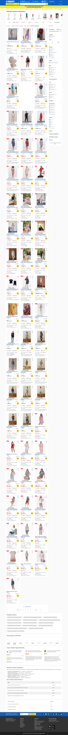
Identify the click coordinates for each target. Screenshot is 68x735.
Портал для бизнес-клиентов (53, 721)
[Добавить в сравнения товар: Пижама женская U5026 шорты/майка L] (18, 580)
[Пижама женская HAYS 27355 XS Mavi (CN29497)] (27, 336)
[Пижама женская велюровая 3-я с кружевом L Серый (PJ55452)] (13, 254)
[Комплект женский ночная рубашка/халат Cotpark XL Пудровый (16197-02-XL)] (13, 172)
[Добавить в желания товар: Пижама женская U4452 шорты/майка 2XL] (46, 413)
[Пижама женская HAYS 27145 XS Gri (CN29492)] (27, 419)
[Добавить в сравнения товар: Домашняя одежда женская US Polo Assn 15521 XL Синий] (18, 332)
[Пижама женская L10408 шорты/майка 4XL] (27, 474)
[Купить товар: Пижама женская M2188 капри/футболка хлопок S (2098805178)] (32, 513)
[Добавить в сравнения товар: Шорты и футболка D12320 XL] (18, 552)
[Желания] (54, 4)
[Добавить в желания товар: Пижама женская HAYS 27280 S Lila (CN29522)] (46, 358)
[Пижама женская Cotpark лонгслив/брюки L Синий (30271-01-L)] (41, 89)
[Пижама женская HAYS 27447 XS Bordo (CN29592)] (13, 391)
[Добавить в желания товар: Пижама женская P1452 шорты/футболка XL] (32, 441)
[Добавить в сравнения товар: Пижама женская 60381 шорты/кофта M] (46, 470)
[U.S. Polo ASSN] (16, 22)
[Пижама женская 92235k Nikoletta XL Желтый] (13, 309)
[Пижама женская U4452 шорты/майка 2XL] (41, 419)
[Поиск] (46, 4)
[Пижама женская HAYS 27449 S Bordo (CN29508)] (13, 419)
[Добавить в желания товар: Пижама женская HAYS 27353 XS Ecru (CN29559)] (46, 386)
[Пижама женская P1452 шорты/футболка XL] (27, 446)
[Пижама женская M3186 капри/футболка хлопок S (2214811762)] (13, 529)
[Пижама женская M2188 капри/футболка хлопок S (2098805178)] (27, 501)
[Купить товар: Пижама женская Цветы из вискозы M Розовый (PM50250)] (32, 238)
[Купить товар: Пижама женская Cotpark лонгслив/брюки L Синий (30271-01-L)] (46, 101)
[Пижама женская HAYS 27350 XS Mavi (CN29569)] (13, 364)
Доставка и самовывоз (38, 722)
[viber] (51, 714)
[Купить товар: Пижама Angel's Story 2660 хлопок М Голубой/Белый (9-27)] (18, 101)
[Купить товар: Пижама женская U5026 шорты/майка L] (18, 596)
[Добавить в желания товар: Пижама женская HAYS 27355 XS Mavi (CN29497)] (32, 331)
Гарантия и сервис (37, 724)
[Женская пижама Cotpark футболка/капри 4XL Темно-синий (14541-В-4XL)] (13, 281)
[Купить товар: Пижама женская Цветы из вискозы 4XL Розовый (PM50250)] (32, 211)
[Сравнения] (50, 4)
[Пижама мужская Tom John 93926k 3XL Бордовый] (41, 34)
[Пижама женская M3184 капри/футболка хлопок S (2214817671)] (41, 501)
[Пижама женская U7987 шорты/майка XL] (13, 446)
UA (18, 1)
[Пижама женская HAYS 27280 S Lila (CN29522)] (41, 364)
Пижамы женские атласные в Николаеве (36, 628)
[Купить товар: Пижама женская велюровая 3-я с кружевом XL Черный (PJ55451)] (46, 238)
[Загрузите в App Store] (52, 726)
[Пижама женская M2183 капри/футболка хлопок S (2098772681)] (13, 501)
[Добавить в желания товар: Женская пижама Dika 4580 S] (46, 56)
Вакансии (21, 723)
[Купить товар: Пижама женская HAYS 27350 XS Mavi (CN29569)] (18, 376)
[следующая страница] (40, 610)
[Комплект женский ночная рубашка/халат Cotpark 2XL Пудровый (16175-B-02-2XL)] (27, 172)
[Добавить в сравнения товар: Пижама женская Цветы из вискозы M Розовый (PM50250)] (32, 222)
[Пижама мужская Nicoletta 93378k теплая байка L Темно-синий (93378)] (27, 117)
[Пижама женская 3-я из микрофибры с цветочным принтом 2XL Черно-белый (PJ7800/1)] (13, 199)
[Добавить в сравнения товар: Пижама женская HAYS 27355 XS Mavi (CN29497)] (32, 332)
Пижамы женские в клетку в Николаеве (45, 625)
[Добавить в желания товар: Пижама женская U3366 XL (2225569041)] (32, 523)
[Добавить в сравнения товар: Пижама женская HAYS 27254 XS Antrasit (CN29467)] (46, 332)
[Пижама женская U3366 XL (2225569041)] (27, 529)
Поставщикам (22, 724)
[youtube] (46, 714)
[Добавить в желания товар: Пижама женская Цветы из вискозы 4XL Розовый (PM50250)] (32, 194)
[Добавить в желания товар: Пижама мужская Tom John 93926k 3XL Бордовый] (46, 29)
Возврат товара (37, 723)
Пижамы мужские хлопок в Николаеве (13, 625)
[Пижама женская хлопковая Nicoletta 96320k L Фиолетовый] (27, 34)
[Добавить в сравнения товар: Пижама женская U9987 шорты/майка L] (32, 552)
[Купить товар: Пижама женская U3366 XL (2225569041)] (32, 541)
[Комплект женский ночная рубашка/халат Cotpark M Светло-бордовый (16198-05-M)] (27, 144)
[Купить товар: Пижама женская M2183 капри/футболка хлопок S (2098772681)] (18, 513)
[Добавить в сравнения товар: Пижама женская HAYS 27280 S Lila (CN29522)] (46, 360)
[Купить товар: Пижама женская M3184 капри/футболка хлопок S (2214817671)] (46, 513)
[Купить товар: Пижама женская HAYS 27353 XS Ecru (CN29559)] (46, 403)
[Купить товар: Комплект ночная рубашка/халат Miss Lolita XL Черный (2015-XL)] (32, 293)
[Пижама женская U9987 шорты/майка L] (27, 556)
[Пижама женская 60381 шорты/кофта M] (41, 474)
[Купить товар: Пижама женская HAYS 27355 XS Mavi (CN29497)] (32, 348)
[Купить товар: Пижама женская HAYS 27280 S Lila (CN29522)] (46, 376)
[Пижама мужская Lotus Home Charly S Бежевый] (41, 309)
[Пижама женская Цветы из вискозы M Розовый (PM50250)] (27, 226)
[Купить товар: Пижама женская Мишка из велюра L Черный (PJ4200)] (46, 266)
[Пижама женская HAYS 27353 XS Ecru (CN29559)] (41, 391)
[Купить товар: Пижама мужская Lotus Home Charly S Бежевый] (46, 321)
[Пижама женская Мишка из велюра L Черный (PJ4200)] (41, 254)
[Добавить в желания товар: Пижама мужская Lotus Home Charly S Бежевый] (46, 303)
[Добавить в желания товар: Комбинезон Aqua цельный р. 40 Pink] (18, 29)
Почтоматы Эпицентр (38, 729)
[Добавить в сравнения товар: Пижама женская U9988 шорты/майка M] (46, 552)
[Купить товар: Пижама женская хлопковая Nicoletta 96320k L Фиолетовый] (32, 46)
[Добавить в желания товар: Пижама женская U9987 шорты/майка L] (32, 551)
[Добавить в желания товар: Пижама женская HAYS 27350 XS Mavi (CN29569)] (18, 358)
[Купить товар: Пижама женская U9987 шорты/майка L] (32, 568)
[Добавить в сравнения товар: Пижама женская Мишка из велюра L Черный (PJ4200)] (46, 250)
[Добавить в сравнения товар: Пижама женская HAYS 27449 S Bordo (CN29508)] (18, 415)
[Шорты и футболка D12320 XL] (13, 556)
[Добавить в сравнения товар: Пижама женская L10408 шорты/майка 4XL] (32, 470)
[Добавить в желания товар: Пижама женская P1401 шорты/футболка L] (18, 468)
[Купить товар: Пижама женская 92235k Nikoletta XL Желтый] (18, 321)
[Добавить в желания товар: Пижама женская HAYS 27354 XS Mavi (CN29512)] (32, 358)
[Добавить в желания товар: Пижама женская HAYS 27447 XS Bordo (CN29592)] (18, 386)
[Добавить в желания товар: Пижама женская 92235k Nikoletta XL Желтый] (18, 303)
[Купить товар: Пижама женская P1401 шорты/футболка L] (18, 486)
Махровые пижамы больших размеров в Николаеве (32, 617)
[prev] (58, 635)
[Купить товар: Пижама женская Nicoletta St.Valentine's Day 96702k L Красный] (46, 128)
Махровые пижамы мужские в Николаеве (46, 622)
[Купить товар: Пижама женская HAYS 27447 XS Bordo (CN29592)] (18, 403)
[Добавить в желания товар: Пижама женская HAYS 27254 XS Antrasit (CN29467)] (46, 331)
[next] (61, 635)
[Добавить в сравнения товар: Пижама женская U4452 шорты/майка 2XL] (46, 415)
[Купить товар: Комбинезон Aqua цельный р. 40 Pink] (18, 46)
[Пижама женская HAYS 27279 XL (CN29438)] (27, 391)
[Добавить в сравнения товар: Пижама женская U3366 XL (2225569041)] (32, 525)
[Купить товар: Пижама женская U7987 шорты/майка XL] (18, 458)
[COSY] (30, 22)
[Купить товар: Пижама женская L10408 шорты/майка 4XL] (32, 486)
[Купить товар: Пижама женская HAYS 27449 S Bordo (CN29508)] (18, 431)
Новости (21, 721)
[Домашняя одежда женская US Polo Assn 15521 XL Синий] (13, 336)
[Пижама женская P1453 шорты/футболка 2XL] (41, 446)
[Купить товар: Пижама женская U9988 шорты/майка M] (46, 568)
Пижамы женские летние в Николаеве (29, 622)
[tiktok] (53, 714)
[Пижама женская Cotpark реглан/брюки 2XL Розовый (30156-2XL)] (13, 117)
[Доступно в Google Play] (52, 729)
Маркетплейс (22, 725)
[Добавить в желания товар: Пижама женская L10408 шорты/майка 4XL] (32, 468)
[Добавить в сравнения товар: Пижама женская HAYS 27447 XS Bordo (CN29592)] (18, 387)
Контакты (21, 722)
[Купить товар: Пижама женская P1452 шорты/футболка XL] (32, 458)
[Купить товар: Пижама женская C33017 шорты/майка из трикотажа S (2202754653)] (46, 541)
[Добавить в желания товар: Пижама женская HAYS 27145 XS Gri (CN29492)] (32, 413)
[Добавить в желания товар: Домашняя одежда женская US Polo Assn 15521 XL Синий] (18, 331)
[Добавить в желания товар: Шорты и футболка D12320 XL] (18, 551)
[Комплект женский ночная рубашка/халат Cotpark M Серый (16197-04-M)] (41, 144)
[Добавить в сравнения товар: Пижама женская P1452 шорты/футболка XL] (32, 442)
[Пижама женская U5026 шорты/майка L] (13, 584)
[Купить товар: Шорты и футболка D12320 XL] (18, 568)
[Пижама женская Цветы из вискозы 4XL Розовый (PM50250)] (27, 199)
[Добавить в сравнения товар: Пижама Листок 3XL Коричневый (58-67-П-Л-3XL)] (32, 58)
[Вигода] (51, 1)
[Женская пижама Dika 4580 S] (41, 62)
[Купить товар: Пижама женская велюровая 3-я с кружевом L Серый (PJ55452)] (18, 266)
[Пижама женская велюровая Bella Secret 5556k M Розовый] (13, 62)
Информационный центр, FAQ (11, 719)
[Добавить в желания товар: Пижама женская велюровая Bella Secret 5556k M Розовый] (18, 56)
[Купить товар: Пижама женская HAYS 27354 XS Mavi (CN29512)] (32, 376)
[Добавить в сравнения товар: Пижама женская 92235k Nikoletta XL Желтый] (18, 305)
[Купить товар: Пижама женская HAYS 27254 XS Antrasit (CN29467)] (46, 348)
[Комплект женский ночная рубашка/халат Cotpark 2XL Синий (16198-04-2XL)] (13, 144)
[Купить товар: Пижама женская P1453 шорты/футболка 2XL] (46, 458)
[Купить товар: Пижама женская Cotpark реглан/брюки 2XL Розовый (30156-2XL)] (18, 128)
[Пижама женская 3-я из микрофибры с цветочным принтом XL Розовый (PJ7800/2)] (13, 226)
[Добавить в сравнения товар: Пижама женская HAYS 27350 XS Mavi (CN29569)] (18, 360)
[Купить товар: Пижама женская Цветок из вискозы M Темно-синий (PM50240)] (32, 266)
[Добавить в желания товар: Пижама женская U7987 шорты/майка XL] (18, 441)
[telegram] (56, 714)
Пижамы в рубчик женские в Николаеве (14, 622)
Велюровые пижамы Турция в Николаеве (14, 617)
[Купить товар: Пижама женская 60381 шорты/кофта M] (46, 486)
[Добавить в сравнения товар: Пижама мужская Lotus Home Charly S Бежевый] (46, 305)
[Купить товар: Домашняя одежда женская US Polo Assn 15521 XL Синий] (18, 348)
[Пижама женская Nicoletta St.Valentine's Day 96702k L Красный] (41, 117)
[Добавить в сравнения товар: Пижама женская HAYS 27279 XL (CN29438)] (32, 387)
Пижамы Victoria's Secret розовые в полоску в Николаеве (16, 628)
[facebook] (43, 714)
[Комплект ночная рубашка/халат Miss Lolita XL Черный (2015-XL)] (27, 281)
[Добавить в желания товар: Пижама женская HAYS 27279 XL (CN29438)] (32, 386)
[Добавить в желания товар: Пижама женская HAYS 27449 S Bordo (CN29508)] (18, 413)
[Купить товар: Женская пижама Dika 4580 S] (46, 73)
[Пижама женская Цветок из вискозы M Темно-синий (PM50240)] (27, 254)
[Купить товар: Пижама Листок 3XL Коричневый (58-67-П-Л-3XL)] (32, 73)
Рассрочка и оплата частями (39, 721)
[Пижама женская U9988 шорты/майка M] (41, 556)
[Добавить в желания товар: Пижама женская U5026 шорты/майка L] (18, 578)
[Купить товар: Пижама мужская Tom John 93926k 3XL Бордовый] (46, 46)
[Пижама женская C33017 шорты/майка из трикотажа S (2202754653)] (41, 529)
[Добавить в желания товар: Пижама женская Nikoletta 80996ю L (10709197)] (46, 276)
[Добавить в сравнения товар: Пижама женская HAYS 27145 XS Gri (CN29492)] (32, 415)
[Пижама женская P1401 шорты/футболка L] (13, 474)
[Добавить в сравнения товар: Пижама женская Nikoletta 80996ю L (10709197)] (46, 277)
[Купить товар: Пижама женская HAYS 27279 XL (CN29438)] (32, 403)
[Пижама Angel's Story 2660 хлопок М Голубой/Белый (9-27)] (13, 89)
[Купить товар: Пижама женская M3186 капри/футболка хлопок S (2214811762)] (18, 541)
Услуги (35, 725)
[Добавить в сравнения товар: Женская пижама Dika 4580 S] (46, 58)
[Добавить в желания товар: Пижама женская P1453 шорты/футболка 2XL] (46, 441)
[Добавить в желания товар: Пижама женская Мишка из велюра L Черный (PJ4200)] (46, 248)
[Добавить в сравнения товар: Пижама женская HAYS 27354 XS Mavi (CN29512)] (32, 360)
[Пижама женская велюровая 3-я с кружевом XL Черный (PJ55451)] (41, 226)
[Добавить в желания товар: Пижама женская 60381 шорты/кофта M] (46, 468)
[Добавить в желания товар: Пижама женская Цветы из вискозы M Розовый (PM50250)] (32, 221)
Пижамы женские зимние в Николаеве (29, 625)
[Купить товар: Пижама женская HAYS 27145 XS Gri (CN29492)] (32, 431)
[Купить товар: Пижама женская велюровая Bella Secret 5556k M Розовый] (18, 73)
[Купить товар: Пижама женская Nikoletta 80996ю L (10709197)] (46, 293)
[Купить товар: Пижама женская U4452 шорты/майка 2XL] (46, 431)
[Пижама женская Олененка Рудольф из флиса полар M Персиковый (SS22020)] (41, 199)
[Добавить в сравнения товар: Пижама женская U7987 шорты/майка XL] (18, 442)
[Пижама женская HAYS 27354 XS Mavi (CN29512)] (27, 364)
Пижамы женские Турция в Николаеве (50, 617)
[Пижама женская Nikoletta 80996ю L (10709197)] (41, 281)
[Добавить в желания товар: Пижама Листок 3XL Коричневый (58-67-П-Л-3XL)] (32, 56)
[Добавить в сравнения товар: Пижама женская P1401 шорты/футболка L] (18, 470)
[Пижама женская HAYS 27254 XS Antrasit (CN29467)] (41, 336)
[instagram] (48, 714)
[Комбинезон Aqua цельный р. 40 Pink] (13, 34)
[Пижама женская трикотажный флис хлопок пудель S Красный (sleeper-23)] (41, 172)
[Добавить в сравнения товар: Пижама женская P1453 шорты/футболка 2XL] (46, 442)
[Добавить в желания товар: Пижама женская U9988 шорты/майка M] (46, 551)
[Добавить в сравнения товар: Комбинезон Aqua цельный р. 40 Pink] (18, 30)
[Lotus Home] (57, 22)
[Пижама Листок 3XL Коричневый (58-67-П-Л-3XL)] (27, 62)
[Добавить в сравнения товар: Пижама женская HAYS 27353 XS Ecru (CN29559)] (46, 387)
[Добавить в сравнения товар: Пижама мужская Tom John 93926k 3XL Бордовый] (46, 30)
